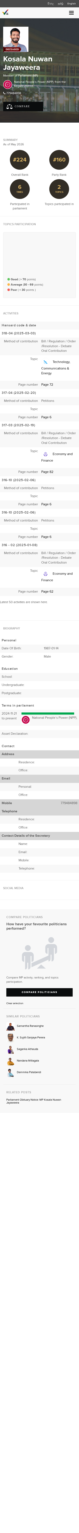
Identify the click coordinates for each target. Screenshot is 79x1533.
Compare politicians (39, 992)
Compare (22, 106)
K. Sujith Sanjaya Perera (31, 1037)
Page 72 (47, 385)
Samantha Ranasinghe (30, 1026)
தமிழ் (60, 3)
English (71, 3)
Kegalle (19, 86)
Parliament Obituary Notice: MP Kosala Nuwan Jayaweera (33, 1101)
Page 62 (47, 592)
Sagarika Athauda (27, 1049)
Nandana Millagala (28, 1060)
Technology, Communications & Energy (55, 367)
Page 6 (46, 417)
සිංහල (51, 3)
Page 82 (47, 472)
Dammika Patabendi (29, 1072)
